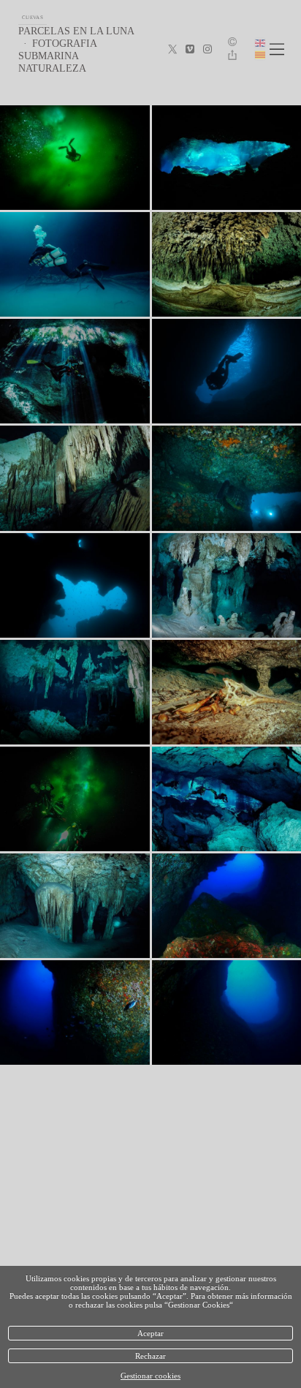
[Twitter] (172, 49)
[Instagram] (207, 49)
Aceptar (150, 1333)
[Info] (232, 43)
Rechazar (150, 1355)
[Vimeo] (190, 49)
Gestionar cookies (150, 1375)
